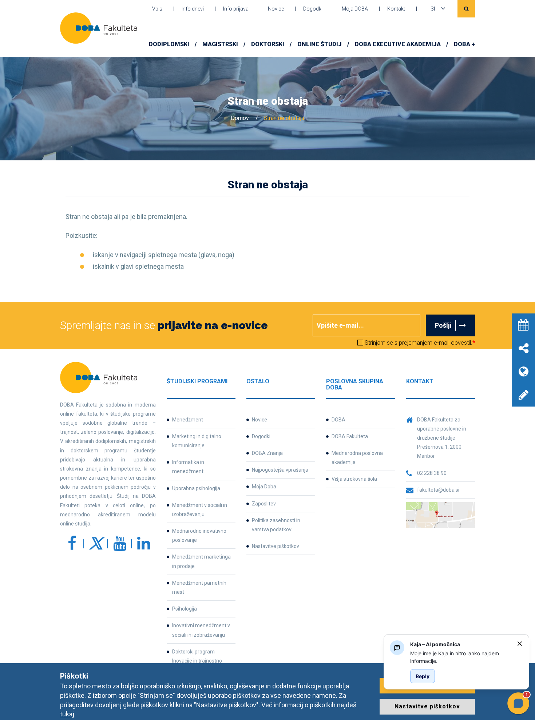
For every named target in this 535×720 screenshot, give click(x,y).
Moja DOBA (355, 9)
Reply (422, 676)
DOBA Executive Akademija (398, 44)
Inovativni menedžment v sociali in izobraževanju (201, 630)
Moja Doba (264, 486)
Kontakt (396, 9)
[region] (460, 657)
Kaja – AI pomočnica (435, 644)
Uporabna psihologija (196, 488)
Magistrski (220, 44)
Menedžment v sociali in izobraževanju (199, 509)
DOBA (338, 420)
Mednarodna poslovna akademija (357, 457)
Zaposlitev (264, 504)
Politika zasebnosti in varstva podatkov (276, 524)
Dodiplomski (169, 44)
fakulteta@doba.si (438, 490)
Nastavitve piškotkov (275, 546)
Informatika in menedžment (188, 466)
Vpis (157, 9)
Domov (240, 118)
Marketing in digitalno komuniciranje (196, 440)
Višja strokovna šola (354, 479)
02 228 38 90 (432, 473)
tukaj (67, 714)
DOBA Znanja (267, 453)
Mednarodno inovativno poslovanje (199, 535)
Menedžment (187, 420)
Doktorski (267, 44)
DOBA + (464, 44)
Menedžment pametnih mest (199, 587)
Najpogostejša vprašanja (280, 470)
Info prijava (236, 9)
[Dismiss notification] (519, 643)
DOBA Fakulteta (350, 436)
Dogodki (312, 9)
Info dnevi (193, 9)
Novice (276, 9)
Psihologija (184, 609)
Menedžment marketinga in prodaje (201, 561)
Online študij (319, 44)
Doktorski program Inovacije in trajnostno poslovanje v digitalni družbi (203, 661)
